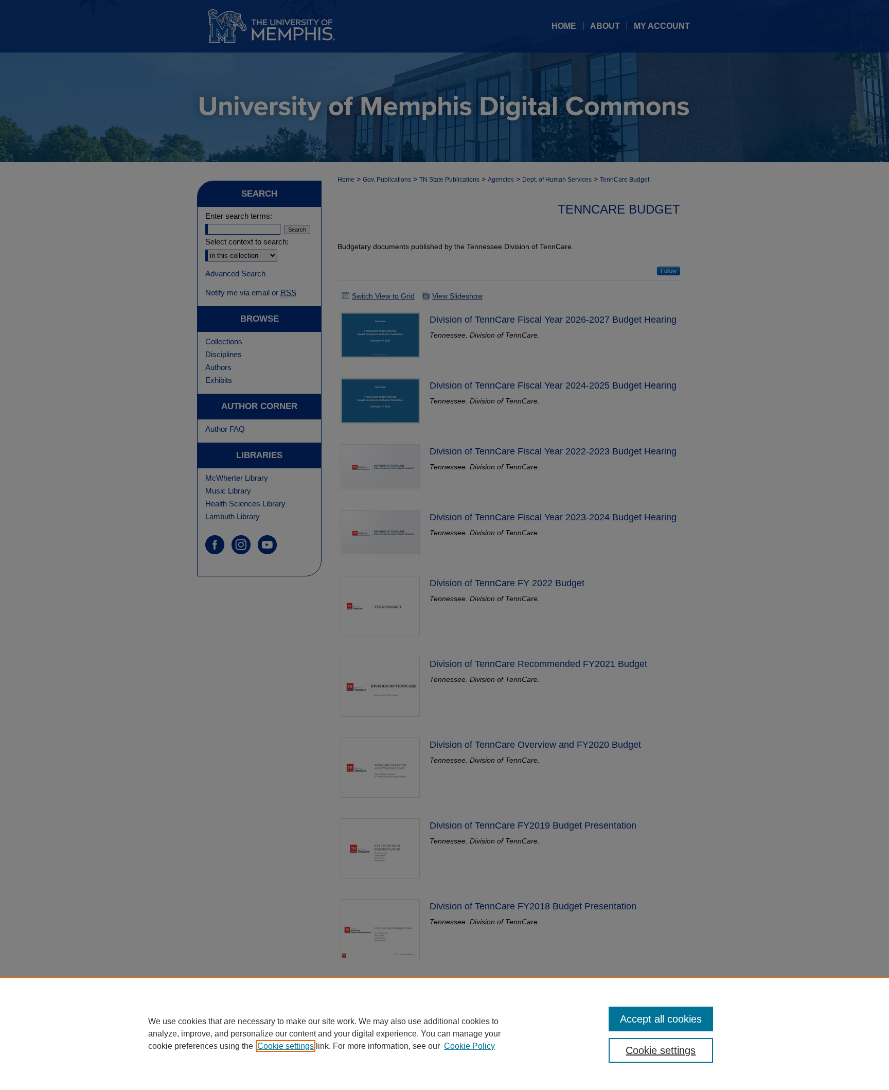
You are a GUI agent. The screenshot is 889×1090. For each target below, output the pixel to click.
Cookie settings (285, 1046)
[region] (444, 1033)
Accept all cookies (661, 1019)
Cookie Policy (469, 1046)
